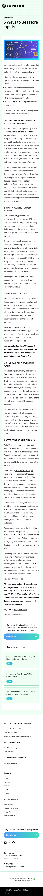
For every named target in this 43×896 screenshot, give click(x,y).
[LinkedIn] (5, 842)
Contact (6, 789)
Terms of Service (9, 815)
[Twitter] (9, 842)
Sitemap (6, 793)
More (9, 664)
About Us (7, 778)
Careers (6, 786)
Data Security (8, 805)
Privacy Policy (8, 812)
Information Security (11, 808)
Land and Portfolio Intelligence (14, 729)
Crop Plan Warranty (10, 748)
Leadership (7, 782)
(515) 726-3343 (12, 864)
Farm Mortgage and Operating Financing (17, 736)
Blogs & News (8, 17)
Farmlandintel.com (10, 732)
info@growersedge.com (15, 866)
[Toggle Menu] (39, 6)
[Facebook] (13, 842)
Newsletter (11, 636)
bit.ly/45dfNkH (20, 609)
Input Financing (9, 751)
